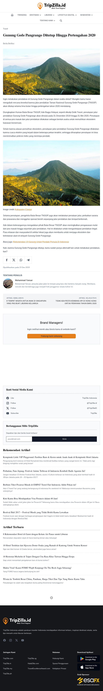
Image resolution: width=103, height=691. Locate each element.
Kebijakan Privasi (59, 668)
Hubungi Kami (58, 658)
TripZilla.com (8, 658)
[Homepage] (12, 15)
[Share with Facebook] (6, 260)
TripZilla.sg (32, 658)
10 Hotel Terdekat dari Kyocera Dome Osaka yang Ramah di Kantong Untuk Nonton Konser (45, 545)
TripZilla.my (7, 668)
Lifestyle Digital (66, 15)
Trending (22, 15)
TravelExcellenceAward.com (39, 668)
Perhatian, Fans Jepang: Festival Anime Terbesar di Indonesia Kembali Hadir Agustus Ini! (44, 470)
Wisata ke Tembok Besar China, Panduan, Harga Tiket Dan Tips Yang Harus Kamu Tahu (44, 578)
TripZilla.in (7, 663)
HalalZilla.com (33, 663)
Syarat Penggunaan (60, 663)
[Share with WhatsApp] (21, 260)
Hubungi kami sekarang (51, 336)
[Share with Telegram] (28, 260)
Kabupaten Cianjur (23, 209)
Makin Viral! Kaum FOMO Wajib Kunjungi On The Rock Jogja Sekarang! (37, 567)
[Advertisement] (51, 365)
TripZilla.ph (7, 674)
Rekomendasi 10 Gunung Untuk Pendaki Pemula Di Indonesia (41, 242)
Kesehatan (85, 15)
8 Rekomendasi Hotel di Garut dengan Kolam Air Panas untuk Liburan (35, 534)
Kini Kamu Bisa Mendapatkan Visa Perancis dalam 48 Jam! (30, 498)
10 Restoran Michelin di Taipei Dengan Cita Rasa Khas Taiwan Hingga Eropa (38, 556)
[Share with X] (13, 260)
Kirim (65, 439)
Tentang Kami (46, 20)
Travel (5, 29)
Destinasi (34, 15)
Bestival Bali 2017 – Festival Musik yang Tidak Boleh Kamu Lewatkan (35, 512)
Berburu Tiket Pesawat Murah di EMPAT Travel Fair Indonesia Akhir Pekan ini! (39, 484)
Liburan (48, 15)
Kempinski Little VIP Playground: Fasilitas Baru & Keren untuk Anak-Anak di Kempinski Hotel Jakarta (50, 457)
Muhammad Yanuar (24, 280)
